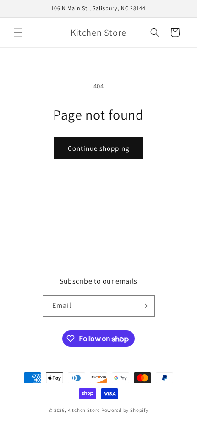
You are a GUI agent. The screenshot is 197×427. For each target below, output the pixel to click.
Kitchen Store (83, 410)
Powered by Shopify (124, 410)
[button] (18, 32)
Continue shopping (99, 148)
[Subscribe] (144, 306)
